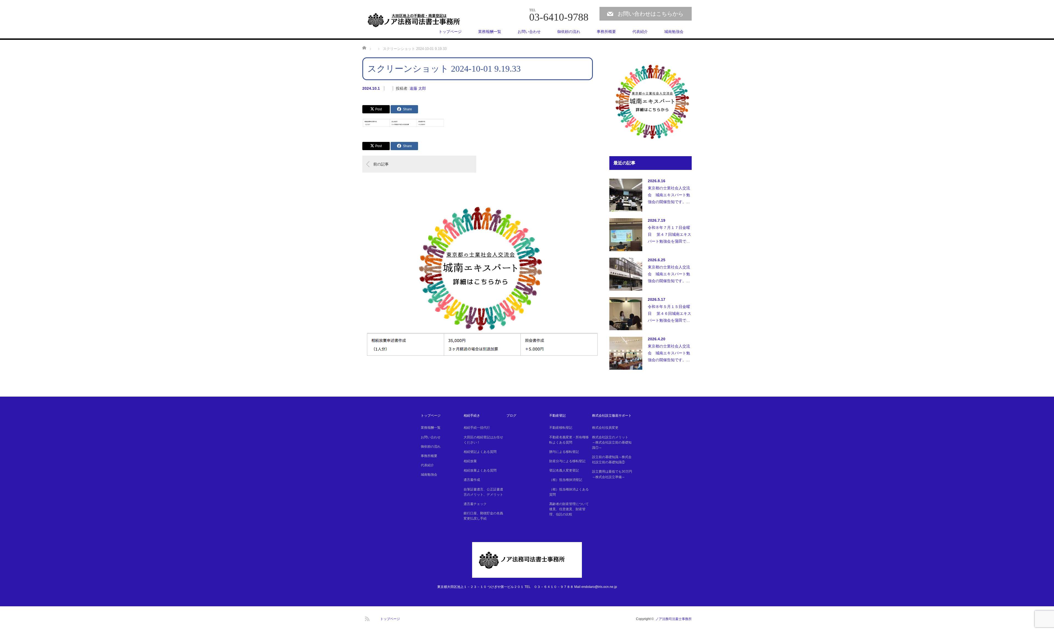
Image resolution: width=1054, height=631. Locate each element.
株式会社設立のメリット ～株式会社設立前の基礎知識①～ (612, 442)
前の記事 (381, 164)
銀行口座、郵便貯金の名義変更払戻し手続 (483, 515)
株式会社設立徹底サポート (612, 415)
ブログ (511, 415)
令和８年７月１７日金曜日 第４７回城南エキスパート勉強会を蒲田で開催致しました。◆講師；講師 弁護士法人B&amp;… (669, 235)
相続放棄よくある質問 (480, 470)
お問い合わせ (529, 31)
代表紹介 (640, 31)
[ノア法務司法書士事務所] (419, 20)
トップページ (450, 31)
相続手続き (472, 415)
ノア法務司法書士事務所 (673, 619)
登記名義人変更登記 (564, 470)
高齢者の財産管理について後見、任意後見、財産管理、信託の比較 (569, 509)
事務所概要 (606, 31)
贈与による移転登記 (564, 452)
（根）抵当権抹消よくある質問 (569, 492)
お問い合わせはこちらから (650, 14)
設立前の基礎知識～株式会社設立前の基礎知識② (612, 459)
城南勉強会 (673, 31)
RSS (366, 618)
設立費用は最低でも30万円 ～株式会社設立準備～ (612, 474)
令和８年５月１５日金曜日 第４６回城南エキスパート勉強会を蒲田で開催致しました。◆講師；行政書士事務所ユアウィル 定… (669, 315)
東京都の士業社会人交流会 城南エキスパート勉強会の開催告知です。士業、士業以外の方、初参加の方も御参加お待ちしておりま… (669, 196)
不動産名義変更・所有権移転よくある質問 (569, 439)
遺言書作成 (472, 480)
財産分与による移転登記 (567, 461)
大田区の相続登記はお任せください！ (483, 439)
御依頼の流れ (568, 31)
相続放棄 (470, 461)
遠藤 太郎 (418, 88)
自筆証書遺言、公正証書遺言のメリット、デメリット (483, 492)
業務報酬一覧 (489, 31)
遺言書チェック (475, 504)
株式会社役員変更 (605, 428)
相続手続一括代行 (477, 428)
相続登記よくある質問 (480, 452)
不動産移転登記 (560, 428)
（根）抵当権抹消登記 (565, 480)
